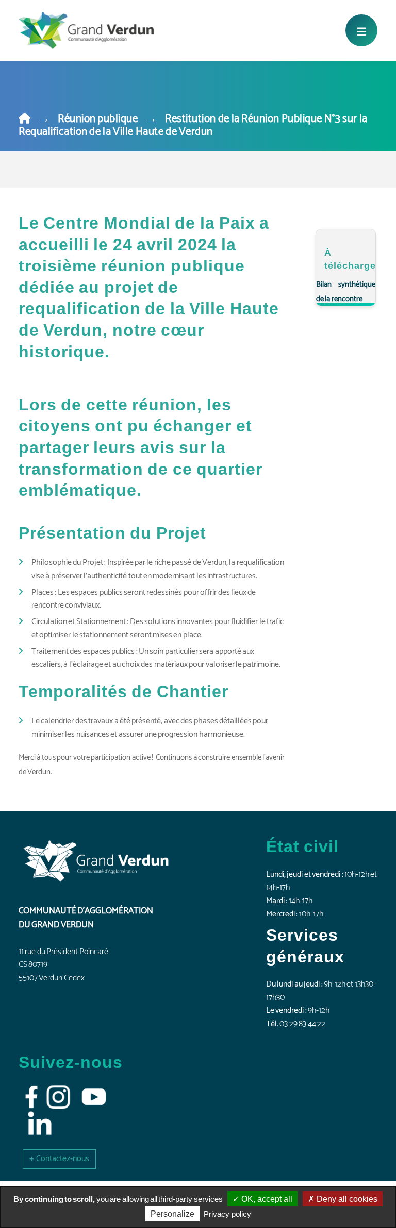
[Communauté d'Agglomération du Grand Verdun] (86, 30)
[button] (59, 1159)
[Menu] (361, 30)
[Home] (24, 119)
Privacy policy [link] (227, 1213)
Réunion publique (98, 119)
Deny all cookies (346, 1199)
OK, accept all (265, 1199)
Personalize (172, 1213)
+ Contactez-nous (59, 1159)
